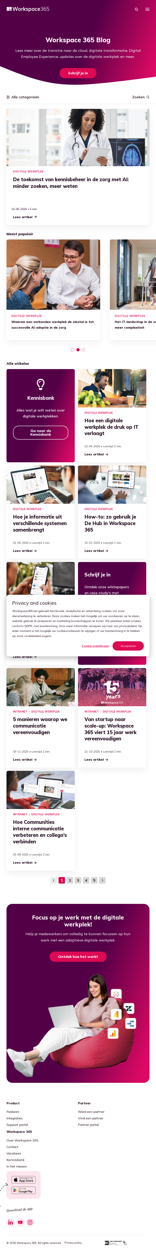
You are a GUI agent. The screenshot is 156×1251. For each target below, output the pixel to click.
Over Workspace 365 (22, 1140)
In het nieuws (16, 1166)
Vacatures (13, 1153)
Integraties (14, 1118)
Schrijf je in (78, 73)
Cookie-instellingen (95, 646)
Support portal (17, 1124)
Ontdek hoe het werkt (78, 956)
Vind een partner (90, 1118)
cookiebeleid (32, 636)
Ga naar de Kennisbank (40, 432)
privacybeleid (128, 626)
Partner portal (88, 1124)
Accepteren (128, 646)
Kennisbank (15, 1159)
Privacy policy (73, 1242)
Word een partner (91, 1111)
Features (12, 1111)
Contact (12, 1146)
